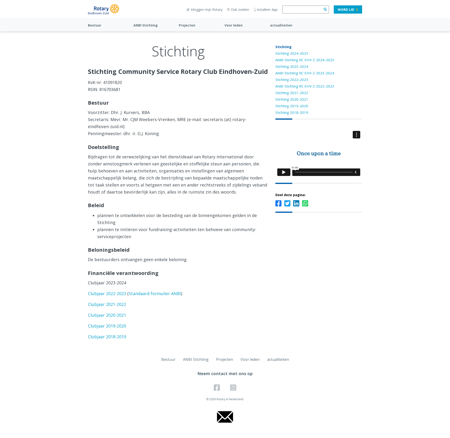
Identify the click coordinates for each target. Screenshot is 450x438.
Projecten (187, 25)
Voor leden (234, 25)
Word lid (346, 9)
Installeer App (267, 9)
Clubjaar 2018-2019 (107, 336)
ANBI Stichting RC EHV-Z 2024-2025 (304, 59)
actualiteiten (281, 25)
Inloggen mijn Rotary (206, 9)
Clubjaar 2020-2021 (107, 315)
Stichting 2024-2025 (291, 53)
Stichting (283, 46)
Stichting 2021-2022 (291, 92)
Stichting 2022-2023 (291, 79)
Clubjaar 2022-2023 (107, 293)
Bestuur (94, 25)
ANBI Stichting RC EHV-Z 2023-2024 (304, 73)
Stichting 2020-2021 (291, 99)
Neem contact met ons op (225, 373)
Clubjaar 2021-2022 (107, 304)
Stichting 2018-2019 (291, 112)
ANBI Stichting (145, 25)
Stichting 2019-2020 (291, 105)
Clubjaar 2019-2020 (107, 326)
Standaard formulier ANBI (155, 293)
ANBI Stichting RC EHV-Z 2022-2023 (304, 86)
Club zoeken (240, 9)
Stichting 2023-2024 (291, 66)
